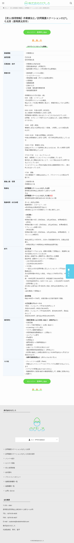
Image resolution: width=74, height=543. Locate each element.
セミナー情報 (10, 463)
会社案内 (8, 472)
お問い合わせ (10, 491)
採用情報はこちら (69, 271)
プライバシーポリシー (13, 477)
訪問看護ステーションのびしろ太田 (17, 449)
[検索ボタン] (71, 3)
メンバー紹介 (10, 458)
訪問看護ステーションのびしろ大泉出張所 (20, 454)
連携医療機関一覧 (11, 481)
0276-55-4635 (12, 513)
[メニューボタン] (3, 3)
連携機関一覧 (10, 486)
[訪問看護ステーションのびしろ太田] (37, 3)
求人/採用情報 (10, 468)
